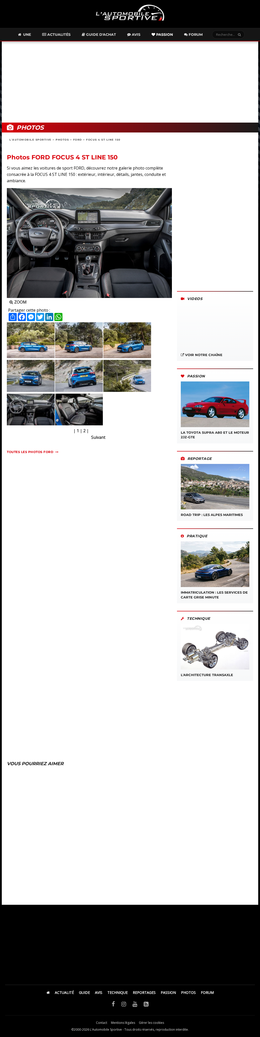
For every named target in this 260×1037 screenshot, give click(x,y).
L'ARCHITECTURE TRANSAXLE (207, 675)
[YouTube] (135, 1004)
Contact (101, 1023)
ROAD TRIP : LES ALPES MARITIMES (212, 515)
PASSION (168, 992)
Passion (164, 34)
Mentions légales (123, 1023)
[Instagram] (123, 1004)
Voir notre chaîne (203, 355)
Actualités (58, 34)
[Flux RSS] (146, 1004)
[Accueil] (48, 992)
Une (26, 34)
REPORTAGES (144, 992)
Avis (135, 34)
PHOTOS (62, 139)
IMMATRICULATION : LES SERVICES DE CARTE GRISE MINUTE (214, 594)
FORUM (207, 992)
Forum (195, 34)
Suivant (98, 437)
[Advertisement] (130, 82)
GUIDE (84, 992)
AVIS (98, 992)
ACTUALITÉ (64, 992)
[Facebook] (113, 1004)
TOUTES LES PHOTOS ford (30, 452)
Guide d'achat (100, 34)
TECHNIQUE (117, 992)
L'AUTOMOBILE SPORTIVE (30, 139)
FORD (77, 139)
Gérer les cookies (151, 1023)
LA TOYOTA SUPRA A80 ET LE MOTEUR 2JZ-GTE (215, 434)
